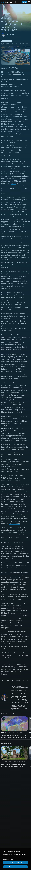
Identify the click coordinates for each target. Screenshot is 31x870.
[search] (16, 2)
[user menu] (29, 2)
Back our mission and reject (15, 866)
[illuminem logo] (6, 2)
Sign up (24, 2)
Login (19, 2)
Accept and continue (15, 862)
